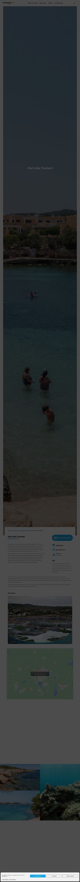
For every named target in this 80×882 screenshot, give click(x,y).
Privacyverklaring (12, 879)
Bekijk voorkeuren (70, 876)
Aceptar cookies (37, 876)
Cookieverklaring (5, 879)
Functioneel (54, 876)
